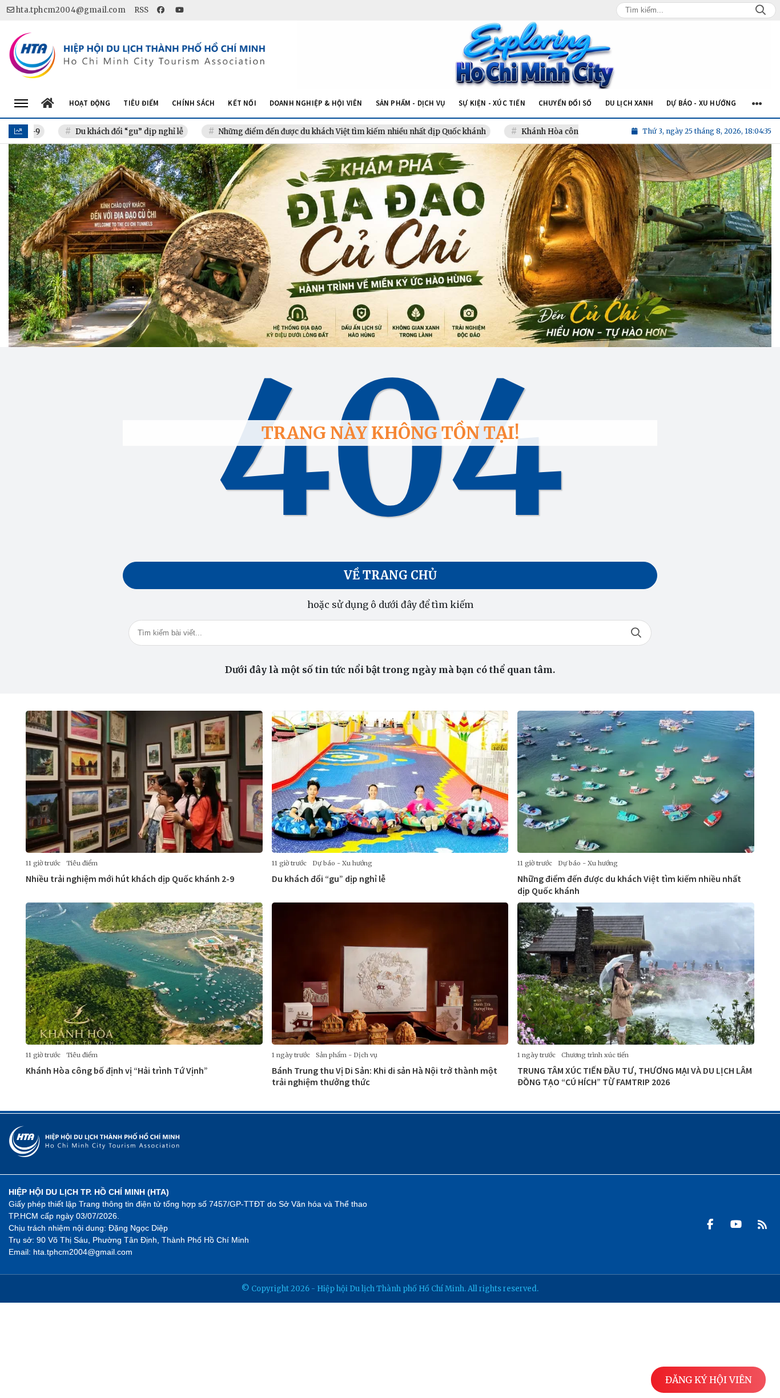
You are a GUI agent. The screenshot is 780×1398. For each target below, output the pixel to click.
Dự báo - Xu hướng (342, 863)
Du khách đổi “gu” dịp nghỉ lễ (86, 131)
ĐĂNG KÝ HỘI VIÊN (708, 1379)
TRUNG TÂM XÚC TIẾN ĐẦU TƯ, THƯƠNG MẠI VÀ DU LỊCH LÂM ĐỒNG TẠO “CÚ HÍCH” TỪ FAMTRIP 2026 (634, 1076)
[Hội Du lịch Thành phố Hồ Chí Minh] (137, 55)
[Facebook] (710, 1224)
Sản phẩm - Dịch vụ (346, 1055)
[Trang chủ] (48, 103)
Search (760, 10)
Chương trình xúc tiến (595, 1055)
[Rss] (762, 1224)
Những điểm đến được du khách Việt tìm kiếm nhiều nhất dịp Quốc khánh (309, 131)
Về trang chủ (390, 575)
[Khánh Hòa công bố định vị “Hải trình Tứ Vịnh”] (144, 974)
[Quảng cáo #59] (390, 245)
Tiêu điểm (82, 863)
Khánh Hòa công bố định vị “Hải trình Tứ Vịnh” (564, 131)
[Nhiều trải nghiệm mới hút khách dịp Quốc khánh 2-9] (144, 782)
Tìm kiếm (636, 633)
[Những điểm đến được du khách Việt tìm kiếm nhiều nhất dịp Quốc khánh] (635, 782)
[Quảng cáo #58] (534, 55)
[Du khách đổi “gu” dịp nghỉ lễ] (390, 782)
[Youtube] (736, 1224)
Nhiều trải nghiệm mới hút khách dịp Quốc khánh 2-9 (130, 878)
